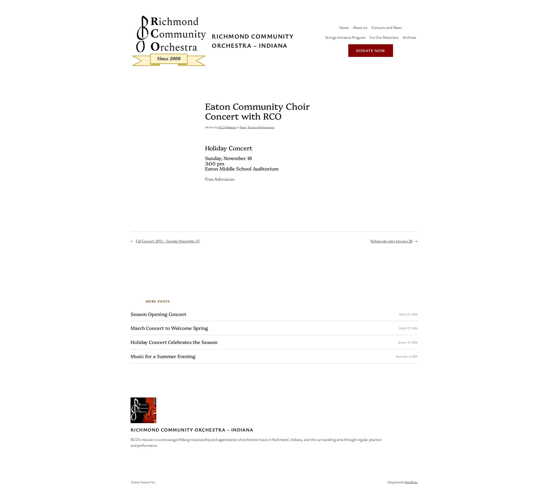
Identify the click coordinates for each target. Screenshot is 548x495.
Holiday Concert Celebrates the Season (174, 342)
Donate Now (370, 50)
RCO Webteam (227, 127)
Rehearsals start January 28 (391, 240)
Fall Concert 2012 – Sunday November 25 (168, 240)
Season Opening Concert (158, 314)
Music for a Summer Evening (163, 356)
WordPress (411, 482)
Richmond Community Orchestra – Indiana (192, 430)
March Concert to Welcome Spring (169, 328)
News (243, 127)
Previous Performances (261, 127)
